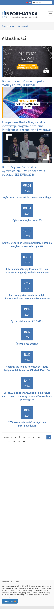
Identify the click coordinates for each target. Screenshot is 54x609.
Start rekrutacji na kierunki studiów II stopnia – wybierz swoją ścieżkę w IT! (27, 245)
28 (34, 437)
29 (39, 437)
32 (4, 441)
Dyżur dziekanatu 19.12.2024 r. (27, 321)
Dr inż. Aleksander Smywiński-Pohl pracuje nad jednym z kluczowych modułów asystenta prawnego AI (27, 396)
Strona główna (8, 26)
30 (44, 437)
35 (19, 441)
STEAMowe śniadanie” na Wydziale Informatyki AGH (27, 424)
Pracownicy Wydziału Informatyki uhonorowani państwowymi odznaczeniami (27, 297)
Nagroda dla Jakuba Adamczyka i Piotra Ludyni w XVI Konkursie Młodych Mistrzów (27, 368)
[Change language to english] (30, 2)
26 (24, 437)
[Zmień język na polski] (27, 2)
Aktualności (23, 26)
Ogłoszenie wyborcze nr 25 (27, 220)
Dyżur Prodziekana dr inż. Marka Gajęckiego (27, 197)
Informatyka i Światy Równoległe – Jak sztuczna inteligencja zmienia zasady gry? (27, 271)
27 (29, 437)
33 (9, 441)
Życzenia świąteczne (27, 344)
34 (14, 441)
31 (49, 437)
